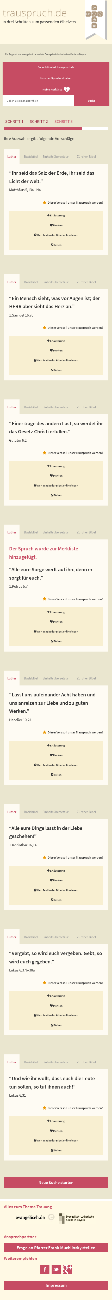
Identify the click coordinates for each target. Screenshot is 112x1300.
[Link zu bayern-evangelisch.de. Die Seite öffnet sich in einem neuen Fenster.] (76, 1222)
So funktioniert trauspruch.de (56, 67)
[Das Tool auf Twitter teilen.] (56, 1272)
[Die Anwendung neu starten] (96, 39)
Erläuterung (57, 215)
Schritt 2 (39, 121)
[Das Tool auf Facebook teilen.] (44, 1272)
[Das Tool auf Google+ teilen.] (67, 1272)
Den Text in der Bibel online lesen (57, 235)
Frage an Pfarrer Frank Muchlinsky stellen (56, 1247)
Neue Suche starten (56, 1182)
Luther (11, 156)
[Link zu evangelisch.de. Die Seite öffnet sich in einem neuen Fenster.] (35, 1222)
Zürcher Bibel (86, 156)
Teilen (57, 245)
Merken (58, 225)
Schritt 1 (14, 121)
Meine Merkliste (54, 90)
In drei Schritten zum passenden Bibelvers (39, 21)
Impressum (56, 1285)
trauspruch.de (35, 12)
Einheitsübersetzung (55, 156)
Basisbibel (31, 156)
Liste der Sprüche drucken (56, 78)
